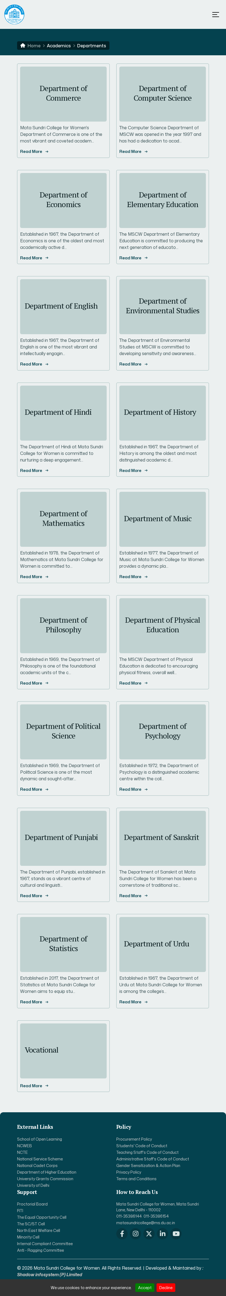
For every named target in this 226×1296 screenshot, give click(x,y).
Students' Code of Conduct (141, 1145)
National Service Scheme (40, 1159)
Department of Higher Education (46, 1172)
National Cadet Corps (37, 1165)
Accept (145, 1287)
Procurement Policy (134, 1139)
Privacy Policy (128, 1172)
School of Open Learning (39, 1139)
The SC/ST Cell (31, 1223)
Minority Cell (28, 1237)
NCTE (22, 1152)
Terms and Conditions (136, 1178)
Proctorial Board (32, 1204)
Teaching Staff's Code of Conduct (147, 1152)
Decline (166, 1287)
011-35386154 (156, 1216)
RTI (20, 1210)
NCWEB (24, 1145)
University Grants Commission (45, 1178)
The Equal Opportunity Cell (41, 1217)
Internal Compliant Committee (45, 1243)
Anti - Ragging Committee (40, 1250)
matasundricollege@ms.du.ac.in (145, 1222)
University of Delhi (33, 1185)
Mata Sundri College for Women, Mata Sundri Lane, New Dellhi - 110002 (157, 1206)
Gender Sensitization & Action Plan (148, 1165)
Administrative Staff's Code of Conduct (152, 1159)
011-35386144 (129, 1216)
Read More (31, 151)
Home (34, 46)
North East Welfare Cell (38, 1230)
